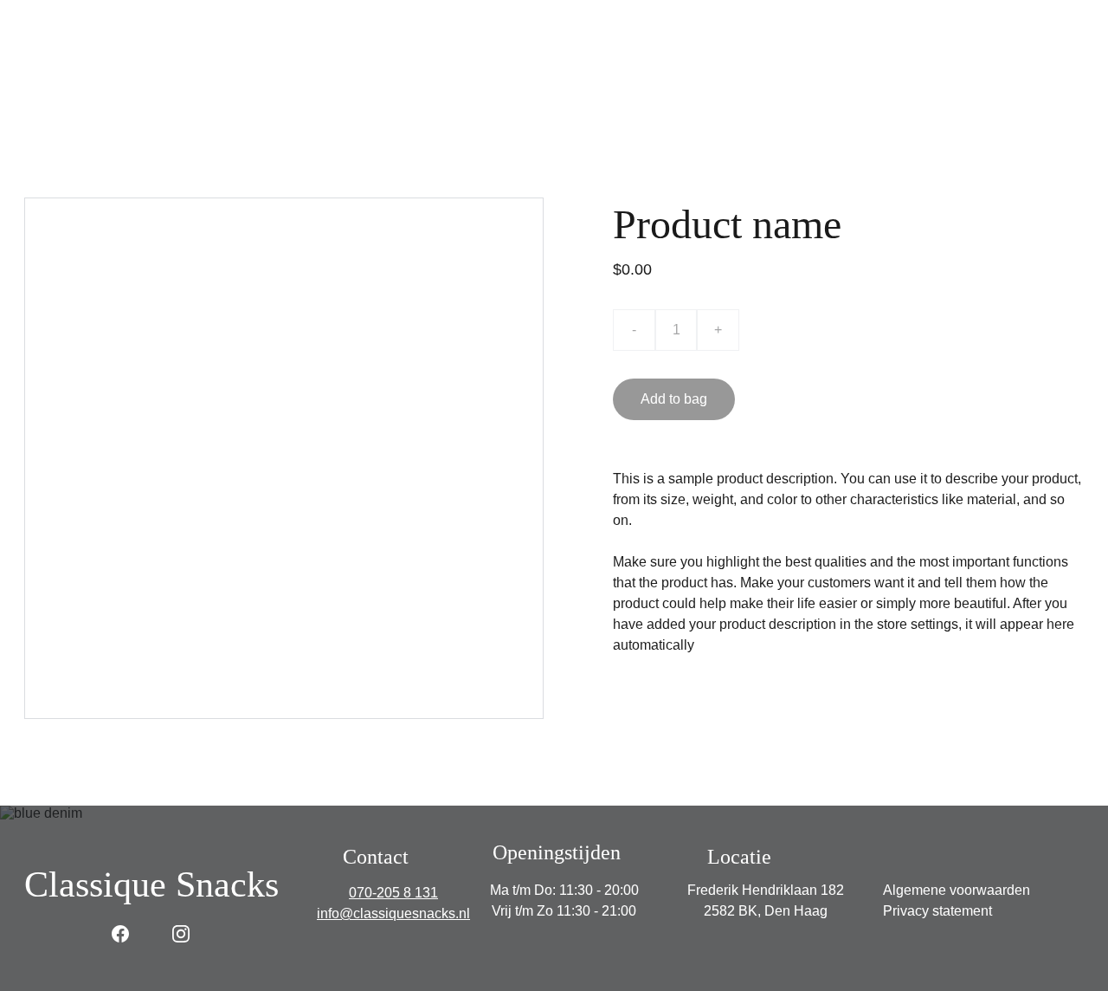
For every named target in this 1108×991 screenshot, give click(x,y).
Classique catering (378, 69)
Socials (900, 69)
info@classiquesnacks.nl (393, 913)
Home (123, 69)
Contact (980, 69)
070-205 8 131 (393, 892)
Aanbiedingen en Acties (770, 69)
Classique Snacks (231, 69)
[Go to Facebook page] (120, 933)
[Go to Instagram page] (181, 933)
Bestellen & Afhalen (602, 69)
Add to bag (674, 399)
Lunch (489, 69)
